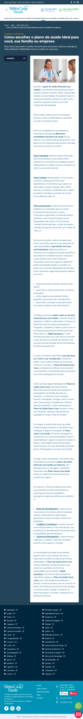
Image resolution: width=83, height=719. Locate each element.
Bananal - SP (11, 620)
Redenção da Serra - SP (53, 635)
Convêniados (36, 18)
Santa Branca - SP (51, 642)
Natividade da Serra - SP (53, 613)
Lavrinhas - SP (12, 670)
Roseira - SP (49, 638)
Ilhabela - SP (11, 656)
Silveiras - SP (49, 663)
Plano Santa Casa (22, 25)
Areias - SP (10, 617)
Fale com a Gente (72, 18)
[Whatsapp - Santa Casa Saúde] (78, 706)
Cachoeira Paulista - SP (15, 628)
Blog (43, 18)
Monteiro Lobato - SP (52, 610)
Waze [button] (65, 693)
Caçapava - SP (11, 624)
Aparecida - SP (12, 610)
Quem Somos (14, 18)
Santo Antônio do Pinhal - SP (55, 645)
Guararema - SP (12, 649)
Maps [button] (74, 693)
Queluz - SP (49, 631)
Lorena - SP (11, 674)
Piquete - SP (49, 624)
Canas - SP (10, 635)
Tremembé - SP (50, 670)
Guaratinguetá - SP (13, 652)
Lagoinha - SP (11, 667)
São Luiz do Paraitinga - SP (54, 656)
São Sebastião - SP (51, 660)
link (73, 143)
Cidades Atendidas (58, 18)
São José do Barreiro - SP (54, 649)
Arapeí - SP (10, 613)
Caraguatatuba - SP (14, 638)
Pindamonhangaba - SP (53, 620)
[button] (69, 10)
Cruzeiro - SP (11, 642)
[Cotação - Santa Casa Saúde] (78, 714)
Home (6, 18)
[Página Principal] (19, 9)
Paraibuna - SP (50, 617)
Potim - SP (48, 628)
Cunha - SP (10, 645)
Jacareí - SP (10, 660)
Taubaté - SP (49, 667)
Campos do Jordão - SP (15, 631)
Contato (48, 18)
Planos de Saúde (25, 18)
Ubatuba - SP (49, 674)
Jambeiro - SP (11, 663)
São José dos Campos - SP (54, 652)
